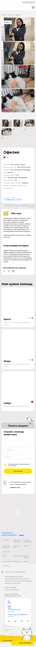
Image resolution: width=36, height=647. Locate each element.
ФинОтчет (11, 633)
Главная (3, 15)
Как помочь (7, 552)
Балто (7, 319)
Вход (4, 556)
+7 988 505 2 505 (12, 199)
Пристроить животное (17, 541)
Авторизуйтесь (8, 205)
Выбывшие (11, 15)
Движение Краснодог (6, 546)
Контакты (6, 566)
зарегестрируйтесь (21, 205)
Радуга (25, 561)
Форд (7, 361)
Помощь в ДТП (16, 546)
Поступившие (8, 561)
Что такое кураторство (27, 541)
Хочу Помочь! (18, 471)
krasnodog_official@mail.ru (18, 614)
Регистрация (17, 556)
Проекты (26, 546)
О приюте (6, 540)
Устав (4, 633)
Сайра (7, 403)
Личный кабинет (26, 556)
